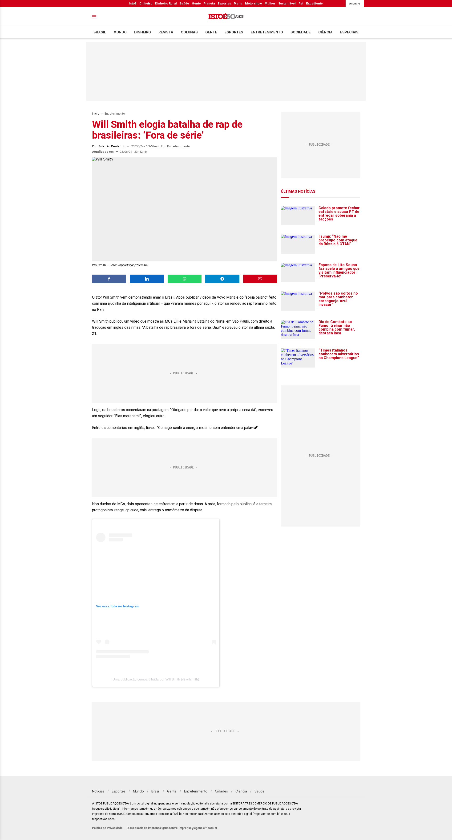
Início (95, 113)
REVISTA (165, 32)
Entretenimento (267, 32)
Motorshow (253, 3)
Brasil (99, 32)
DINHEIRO (142, 32)
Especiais (349, 32)
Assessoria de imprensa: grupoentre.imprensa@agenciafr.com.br (172, 828)
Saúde (184, 3)
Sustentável (287, 3)
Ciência (325, 32)
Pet (301, 3)
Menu (238, 3)
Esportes (224, 3)
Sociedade (301, 32)
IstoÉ (133, 3)
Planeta (209, 3)
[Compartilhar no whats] (185, 279)
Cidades (221, 791)
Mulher (270, 3)
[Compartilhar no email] (260, 279)
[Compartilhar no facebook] (109, 279)
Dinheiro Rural (166, 3)
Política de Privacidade (107, 828)
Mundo (120, 32)
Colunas (189, 32)
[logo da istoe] (226, 17)
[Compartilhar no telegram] (222, 279)
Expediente (314, 3)
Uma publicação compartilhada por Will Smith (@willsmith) (156, 679)
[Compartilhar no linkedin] (147, 279)
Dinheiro (145, 3)
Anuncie (354, 3)
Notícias (98, 791)
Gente (196, 3)
